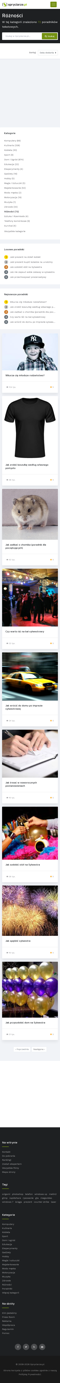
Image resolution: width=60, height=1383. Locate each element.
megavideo (46, 1198)
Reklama (6, 1321)
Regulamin (8, 1329)
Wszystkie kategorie (14, 231)
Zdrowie (6, 1280)
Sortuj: (32, 52)
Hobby (5, 1256)
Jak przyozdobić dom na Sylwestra (25, 1022)
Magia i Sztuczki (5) (14, 183)
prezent (28, 1202)
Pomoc (5, 1333)
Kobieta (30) (10, 150)
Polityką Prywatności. (30, 1374)
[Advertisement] (30, 92)
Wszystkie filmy (10, 1168)
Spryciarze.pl (37, 1364)
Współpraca (8, 1325)
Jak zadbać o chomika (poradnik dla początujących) (25, 546)
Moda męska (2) (12, 192)
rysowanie (28, 1198)
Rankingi (6, 1160)
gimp (5, 1198)
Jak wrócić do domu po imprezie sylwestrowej (24, 707)
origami (6, 1194)
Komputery (8, 1224)
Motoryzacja (8, 1272)
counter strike (41, 1202)
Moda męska (9, 1268)
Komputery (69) (12, 140)
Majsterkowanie (10, 1264)
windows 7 (7, 1202)
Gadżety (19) (10, 173)
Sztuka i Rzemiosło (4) (16, 216)
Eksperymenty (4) (13, 169)
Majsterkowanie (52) (15, 188)
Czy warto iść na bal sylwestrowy (24, 631)
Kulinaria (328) (12, 145)
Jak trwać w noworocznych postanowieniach (21, 784)
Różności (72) (11, 211)
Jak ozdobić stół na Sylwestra (22, 864)
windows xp (40, 1194)
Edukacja (7, 1244)
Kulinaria (7, 1228)
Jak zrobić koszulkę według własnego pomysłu (26, 466)
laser (53, 1202)
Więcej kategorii (10, 1292)
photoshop (17, 1194)
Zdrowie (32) (11, 206)
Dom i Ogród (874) (14, 159)
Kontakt (6, 1152)
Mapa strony (8, 1172)
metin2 (53, 1194)
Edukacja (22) (11, 164)
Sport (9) (8, 154)
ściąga (18, 1202)
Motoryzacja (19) (12, 197)
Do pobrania (8, 1156)
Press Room (8, 1317)
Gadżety (6, 1252)
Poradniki (7, 1288)
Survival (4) (10, 225)
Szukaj (50, 36)
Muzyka (6, 1276)
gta (37, 1198)
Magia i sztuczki (10, 1260)
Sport (5, 1236)
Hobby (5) (9, 178)
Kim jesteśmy (9, 1313)
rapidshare (15, 1198)
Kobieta (6, 1232)
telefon (29, 1194)
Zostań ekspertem (12, 1164)
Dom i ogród (8, 1240)
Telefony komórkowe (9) (17, 221)
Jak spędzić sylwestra (17, 940)
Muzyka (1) (10, 202)
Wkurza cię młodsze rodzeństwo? (25, 375)
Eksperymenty (9, 1248)
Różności (7, 1284)
